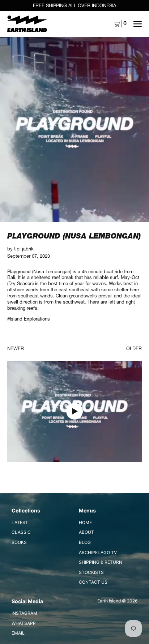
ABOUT (86, 532)
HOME (85, 522)
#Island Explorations (28, 319)
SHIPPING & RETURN (100, 562)
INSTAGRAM (24, 613)
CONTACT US (93, 582)
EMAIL (18, 633)
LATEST (20, 522)
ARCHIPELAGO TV (98, 552)
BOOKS (19, 542)
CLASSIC (21, 532)
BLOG (85, 542)
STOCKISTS (91, 572)
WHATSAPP (24, 623)
